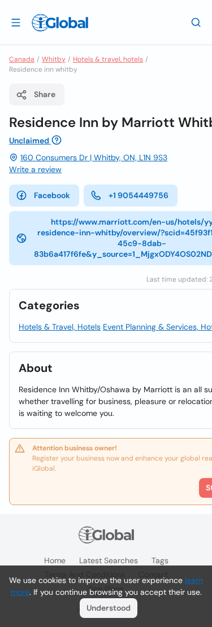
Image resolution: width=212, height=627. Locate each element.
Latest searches (108, 560)
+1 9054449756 (138, 195)
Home (55, 560)
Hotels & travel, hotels (108, 59)
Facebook (52, 195)
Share (44, 94)
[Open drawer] (16, 22)
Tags (160, 560)
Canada (21, 59)
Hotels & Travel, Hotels (60, 327)
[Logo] (60, 22)
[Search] (196, 22)
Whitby (54, 59)
